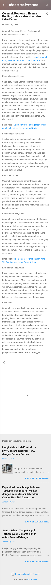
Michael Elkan (32, 579)
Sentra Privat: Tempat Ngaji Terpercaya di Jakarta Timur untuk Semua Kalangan (19, 534)
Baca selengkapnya (37, 478)
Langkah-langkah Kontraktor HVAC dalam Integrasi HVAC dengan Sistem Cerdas (19, 451)
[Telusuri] (47, 5)
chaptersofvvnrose (24, 5)
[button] (47, 14)
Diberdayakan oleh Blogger (27, 574)
